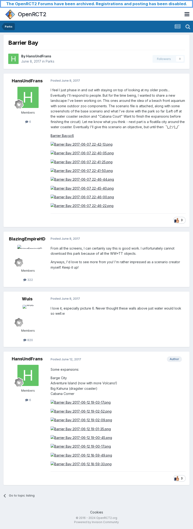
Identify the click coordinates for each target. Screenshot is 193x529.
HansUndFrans (38, 56)
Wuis (27, 298)
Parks (50, 61)
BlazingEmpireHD (27, 238)
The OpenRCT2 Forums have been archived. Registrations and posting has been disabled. (96, 3)
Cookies (96, 512)
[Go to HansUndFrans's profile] (13, 59)
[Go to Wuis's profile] (28, 315)
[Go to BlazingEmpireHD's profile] (28, 255)
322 (29, 280)
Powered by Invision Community (96, 522)
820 (29, 340)
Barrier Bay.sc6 (62, 136)
